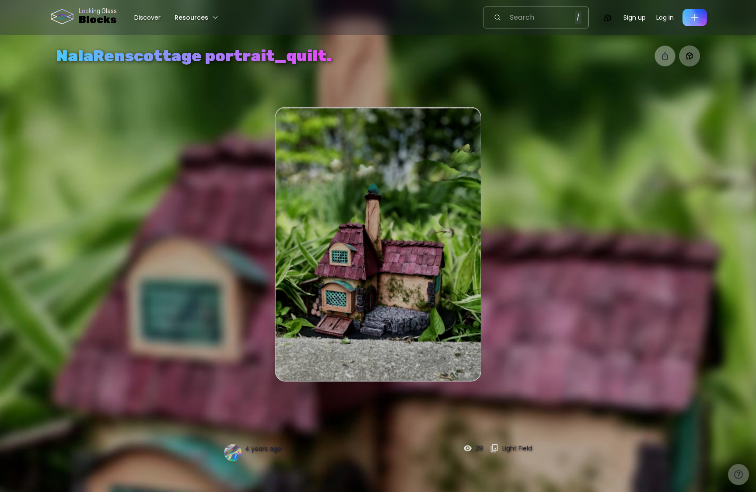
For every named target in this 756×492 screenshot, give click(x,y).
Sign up (634, 17)
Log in (665, 17)
